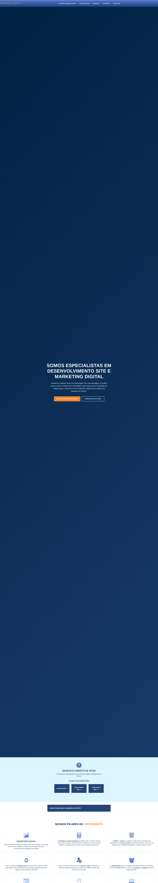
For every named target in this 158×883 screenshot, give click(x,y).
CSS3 (121, 841)
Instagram (137, 867)
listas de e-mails (85, 865)
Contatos (116, 3)
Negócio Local (22, 865)
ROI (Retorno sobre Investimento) (69, 841)
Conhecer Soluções (92, 398)
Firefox (128, 843)
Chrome (122, 843)
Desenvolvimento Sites (67, 3)
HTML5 (116, 841)
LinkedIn (144, 867)
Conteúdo (106, 3)
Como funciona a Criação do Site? (65, 808)
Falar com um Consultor (67, 398)
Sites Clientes (84, 3)
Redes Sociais (116, 865)
